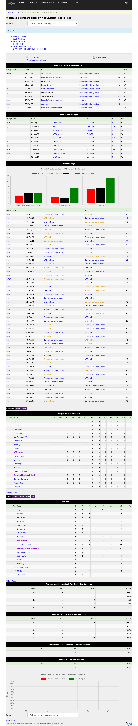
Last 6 (8, 497)
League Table (19, 41)
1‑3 (119, 85)
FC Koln (17, 467)
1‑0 (119, 108)
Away (24, 408)
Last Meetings (19, 38)
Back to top (10, 720)
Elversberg (18, 429)
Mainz (16, 421)
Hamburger (18, 463)
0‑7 (113, 145)
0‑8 (119, 81)
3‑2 (127, 244)
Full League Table (11, 493)
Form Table (18, 43)
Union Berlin (18, 433)
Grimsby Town (47, 2)
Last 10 (15, 497)
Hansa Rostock (46, 85)
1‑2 (119, 88)
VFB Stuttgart (91, 122)
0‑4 (113, 122)
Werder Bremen (19, 483)
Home (21, 2)
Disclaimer (50, 723)
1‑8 (113, 138)
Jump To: (10, 23)
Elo (33, 497)
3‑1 (119, 104)
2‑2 (113, 153)
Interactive (62, 2)
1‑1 (127, 248)
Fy (7, 77)
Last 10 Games (19, 36)
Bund (8, 100)
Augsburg (44, 104)
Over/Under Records (22, 46)
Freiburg (17, 444)
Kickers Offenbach (59, 138)
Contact (76, 2)
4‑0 (119, 100)
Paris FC (90, 134)
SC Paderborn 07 (20, 437)
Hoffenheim (83, 100)
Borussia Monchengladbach (89, 73)
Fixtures (17, 12)
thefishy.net (25, 723)
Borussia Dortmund (86, 108)
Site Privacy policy (59, 723)
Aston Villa (83, 77)
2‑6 (119, 96)
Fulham (55, 126)
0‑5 (119, 73)
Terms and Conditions (39, 723)
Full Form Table (11, 581)
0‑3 (127, 214)
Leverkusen (91, 157)
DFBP (8, 73)
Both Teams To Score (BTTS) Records (29, 48)
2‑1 (119, 77)
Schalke (17, 486)
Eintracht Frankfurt (59, 153)
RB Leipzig (18, 425)
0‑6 (119, 92)
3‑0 (113, 149)
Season (10, 12)
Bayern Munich (58, 149)
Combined (10, 408)
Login (126, 2)
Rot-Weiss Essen (47, 88)
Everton (90, 130)
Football (31, 2)
